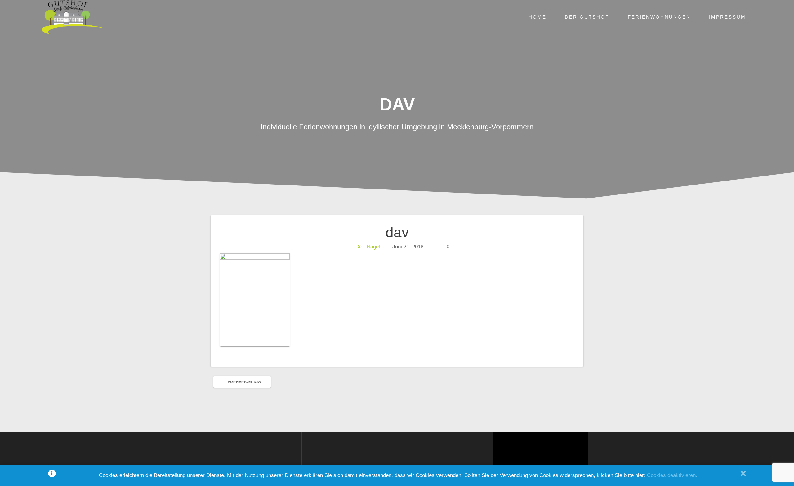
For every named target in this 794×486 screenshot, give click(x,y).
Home (537, 17)
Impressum (727, 17)
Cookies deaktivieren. (672, 475)
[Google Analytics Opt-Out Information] (52, 475)
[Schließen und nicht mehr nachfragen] (743, 475)
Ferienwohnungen (659, 17)
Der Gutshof (587, 17)
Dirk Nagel (367, 247)
